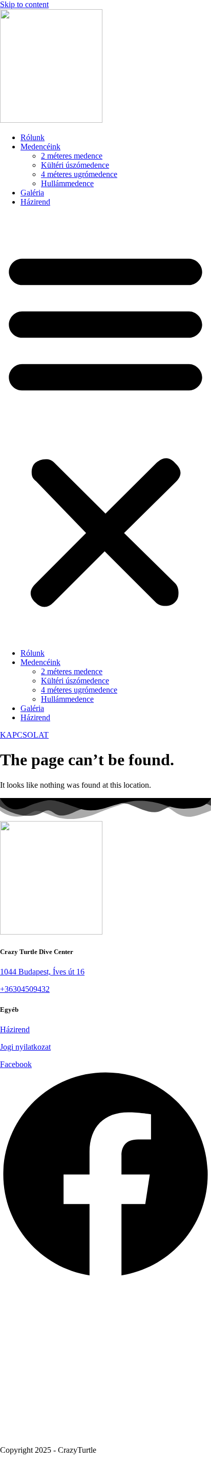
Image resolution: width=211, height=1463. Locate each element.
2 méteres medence (71, 155)
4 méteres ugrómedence (79, 174)
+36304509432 (25, 989)
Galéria (32, 192)
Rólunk (32, 137)
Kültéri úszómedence (75, 165)
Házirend (35, 201)
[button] (105, 427)
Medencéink (40, 146)
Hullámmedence (67, 183)
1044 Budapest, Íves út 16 (42, 971)
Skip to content (24, 4)
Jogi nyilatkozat (25, 1047)
